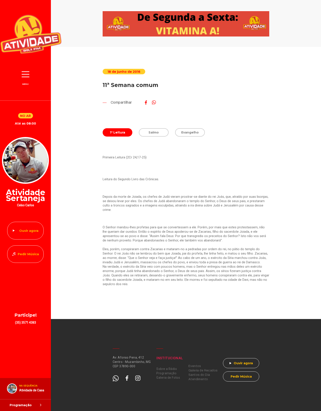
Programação (166, 373)
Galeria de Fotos (168, 377)
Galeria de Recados (203, 370)
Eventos (194, 366)
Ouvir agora (28, 231)
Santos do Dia (199, 374)
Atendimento (198, 379)
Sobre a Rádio (166, 369)
